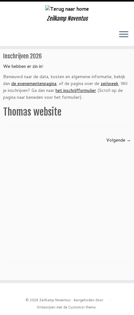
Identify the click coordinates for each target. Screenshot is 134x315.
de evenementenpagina (33, 83)
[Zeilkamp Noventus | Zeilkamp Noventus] (67, 8)
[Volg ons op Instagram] (22, 36)
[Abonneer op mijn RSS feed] (6, 36)
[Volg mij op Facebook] (17, 36)
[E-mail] (12, 36)
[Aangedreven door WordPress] (106, 299)
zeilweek (109, 83)
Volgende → (118, 140)
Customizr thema (82, 307)
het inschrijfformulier (75, 90)
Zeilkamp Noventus (55, 300)
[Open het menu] (123, 34)
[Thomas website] (67, 198)
